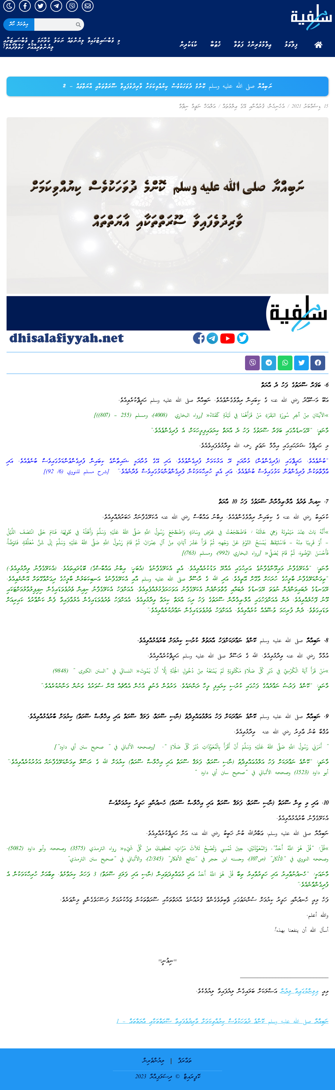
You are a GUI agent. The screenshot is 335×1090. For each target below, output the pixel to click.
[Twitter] (40, 6)
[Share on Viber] (252, 363)
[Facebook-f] (25, 6)
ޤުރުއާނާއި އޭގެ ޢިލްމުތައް (243, 107)
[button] (317, 363)
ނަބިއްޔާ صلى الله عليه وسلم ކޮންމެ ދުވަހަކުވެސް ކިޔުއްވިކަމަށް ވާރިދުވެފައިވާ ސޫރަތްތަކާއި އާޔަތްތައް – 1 (222, 1021)
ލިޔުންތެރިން (153, 1061)
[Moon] (9, 6)
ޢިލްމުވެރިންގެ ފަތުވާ (253, 45)
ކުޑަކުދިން (188, 45)
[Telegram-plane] (56, 6)
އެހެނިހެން (277, 107)
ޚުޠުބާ (215, 45)
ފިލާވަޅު (291, 45)
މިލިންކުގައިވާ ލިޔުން (299, 991)
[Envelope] (88, 6)
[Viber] (72, 6)
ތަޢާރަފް (184, 1061)
